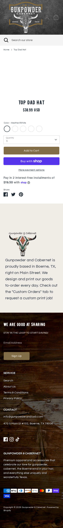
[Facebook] (6, 439)
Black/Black (39, 129)
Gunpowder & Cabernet (34, 507)
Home (6, 50)
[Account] (46, 15)
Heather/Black (15, 129)
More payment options (32, 170)
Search (8, 380)
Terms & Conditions (16, 392)
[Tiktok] (17, 439)
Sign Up (17, 356)
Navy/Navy (31, 129)
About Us (10, 386)
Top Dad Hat (20, 50)
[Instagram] (11, 439)
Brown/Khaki (23, 129)
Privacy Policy (13, 398)
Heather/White (7, 129)
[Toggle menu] (4, 17)
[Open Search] (6, 40)
